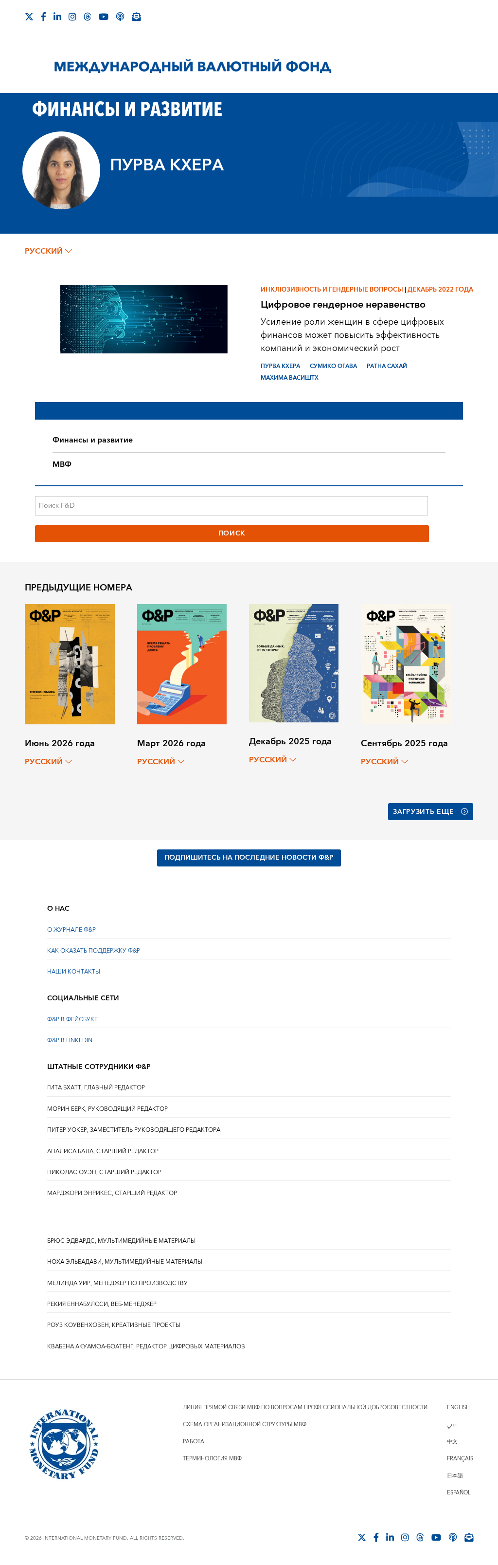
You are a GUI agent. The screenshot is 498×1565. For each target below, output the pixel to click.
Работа (193, 1441)
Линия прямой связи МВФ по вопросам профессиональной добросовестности (305, 1407)
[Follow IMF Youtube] (103, 16)
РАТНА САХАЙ (387, 366)
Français (460, 1458)
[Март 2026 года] (182, 663)
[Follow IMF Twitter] (29, 16)
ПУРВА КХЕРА (280, 366)
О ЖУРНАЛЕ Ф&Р (71, 930)
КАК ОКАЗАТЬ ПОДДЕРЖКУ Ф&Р (93, 951)
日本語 (455, 1475)
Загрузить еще (423, 812)
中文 (452, 1441)
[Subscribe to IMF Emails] (136, 16)
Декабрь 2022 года (440, 289)
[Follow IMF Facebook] (43, 16)
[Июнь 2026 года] (69, 663)
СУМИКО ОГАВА (333, 366)
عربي (452, 1424)
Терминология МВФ (212, 1458)
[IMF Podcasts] (120, 16)
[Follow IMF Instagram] (72, 16)
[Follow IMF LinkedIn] (57, 16)
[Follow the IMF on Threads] (87, 16)
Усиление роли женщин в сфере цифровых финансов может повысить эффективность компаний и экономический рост (352, 335)
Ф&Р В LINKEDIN (69, 1040)
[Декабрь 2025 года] (293, 662)
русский (44, 251)
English (458, 1407)
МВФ (62, 464)
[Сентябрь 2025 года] (405, 663)
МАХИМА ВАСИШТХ (290, 378)
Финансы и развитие (93, 440)
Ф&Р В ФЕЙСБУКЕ (72, 1019)
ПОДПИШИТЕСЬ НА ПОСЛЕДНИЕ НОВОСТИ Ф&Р (249, 858)
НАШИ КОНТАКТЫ (73, 972)
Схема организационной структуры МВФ (244, 1424)
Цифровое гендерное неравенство (343, 304)
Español (459, 1492)
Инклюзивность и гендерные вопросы (332, 289)
